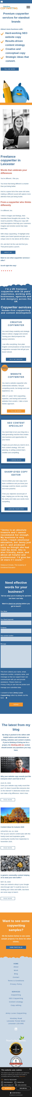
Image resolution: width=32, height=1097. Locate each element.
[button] (16, 1093)
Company (3, 627)
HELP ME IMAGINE (16, 359)
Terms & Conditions (16, 981)
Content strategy (16, 1002)
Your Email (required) (7, 619)
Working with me (17, 745)
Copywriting (16, 995)
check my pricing (14, 604)
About (16, 967)
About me (8, 252)
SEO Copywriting (16, 998)
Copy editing (16, 1005)
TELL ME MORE (16, 411)
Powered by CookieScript (16, 1095)
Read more (7, 799)
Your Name (4, 611)
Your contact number (7, 635)
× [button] (30, 1069)
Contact (16, 977)
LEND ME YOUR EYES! (16, 509)
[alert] (16, 1082)
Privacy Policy (6, 684)
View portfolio (16, 947)
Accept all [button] (8, 1088)
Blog (16, 974)
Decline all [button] (23, 1088)
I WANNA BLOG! (16, 460)
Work (16, 970)
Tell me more (9, 69)
